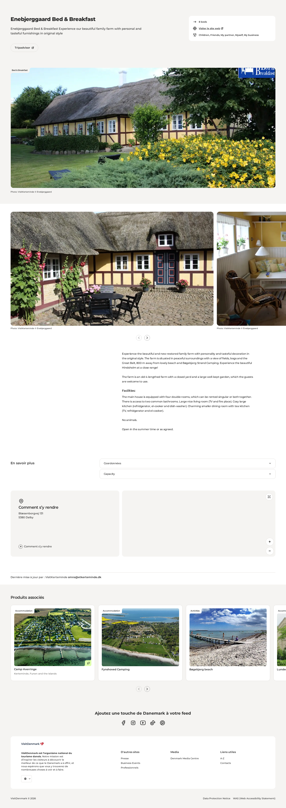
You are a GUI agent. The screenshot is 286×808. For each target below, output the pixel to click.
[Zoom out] (270, 551)
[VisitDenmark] (32, 744)
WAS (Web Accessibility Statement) (254, 798)
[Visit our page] (133, 723)
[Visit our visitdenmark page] (143, 723)
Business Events (130, 763)
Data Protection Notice (216, 798)
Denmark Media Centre (184, 758)
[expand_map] (269, 496)
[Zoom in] (270, 542)
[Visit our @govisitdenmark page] (153, 723)
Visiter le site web (209, 28)
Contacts (225, 763)
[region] (198, 524)
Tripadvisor (22, 47)
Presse (125, 758)
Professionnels (129, 767)
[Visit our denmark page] (123, 723)
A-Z (222, 758)
